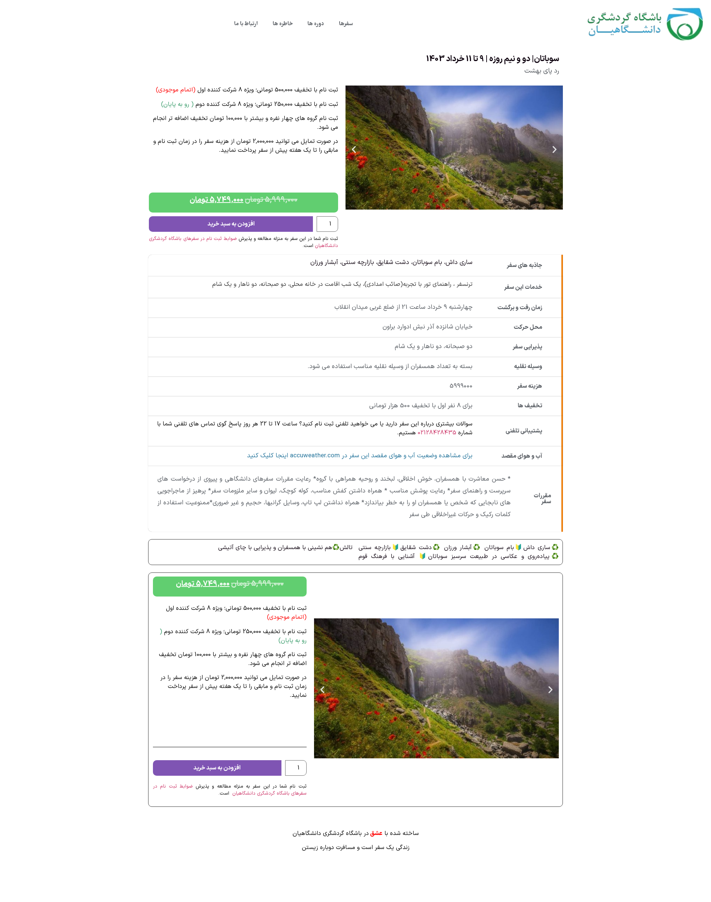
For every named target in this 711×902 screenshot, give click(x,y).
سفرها (346, 24)
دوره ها (315, 24)
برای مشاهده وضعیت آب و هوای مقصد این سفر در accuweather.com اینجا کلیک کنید (360, 456)
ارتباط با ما (246, 24)
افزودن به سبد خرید (231, 224)
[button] (353, 149)
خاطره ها (283, 24)
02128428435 (437, 432)
